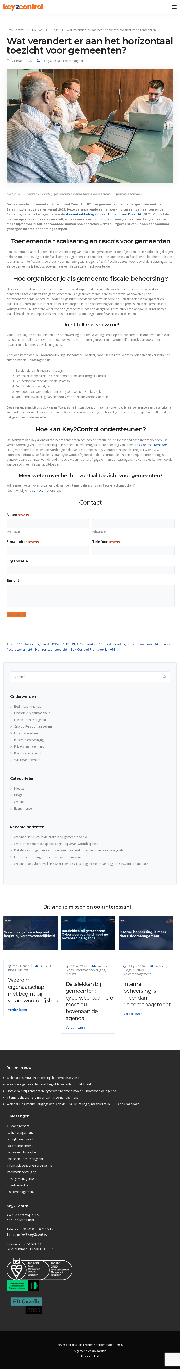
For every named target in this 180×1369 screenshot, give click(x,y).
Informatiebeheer (26, 733)
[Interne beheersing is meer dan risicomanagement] (146, 933)
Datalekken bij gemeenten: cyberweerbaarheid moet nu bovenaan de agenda (69, 850)
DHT (65, 644)
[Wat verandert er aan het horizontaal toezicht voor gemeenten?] (90, 128)
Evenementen (24, 808)
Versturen (16, 614)
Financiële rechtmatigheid (32, 713)
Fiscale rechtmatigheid (69, 61)
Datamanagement (20, 1146)
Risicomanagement (27, 753)
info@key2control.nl (35, 1234)
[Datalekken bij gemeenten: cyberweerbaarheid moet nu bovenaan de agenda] (88, 933)
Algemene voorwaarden (90, 1351)
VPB (113, 649)
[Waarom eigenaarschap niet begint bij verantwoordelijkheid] (30, 933)
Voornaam (13, 532)
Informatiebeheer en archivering (29, 1165)
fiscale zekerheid (19, 649)
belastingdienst (37, 644)
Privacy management (29, 746)
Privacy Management (22, 1178)
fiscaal (166, 644)
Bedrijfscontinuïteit (27, 706)
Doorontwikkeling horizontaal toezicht (128, 644)
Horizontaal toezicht (51, 649)
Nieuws (19, 788)
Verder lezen (17, 1010)
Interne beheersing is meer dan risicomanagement (50, 857)
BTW (55, 644)
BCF (19, 644)
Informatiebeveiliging (29, 740)
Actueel (45, 966)
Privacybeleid (90, 1356)
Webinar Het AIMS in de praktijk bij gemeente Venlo (50, 837)
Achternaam (99, 532)
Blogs (47, 61)
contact (37, 490)
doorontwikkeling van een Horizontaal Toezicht (104, 214)
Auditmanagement (27, 760)
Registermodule (18, 1185)
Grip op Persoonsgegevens (33, 726)
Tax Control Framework (152, 445)
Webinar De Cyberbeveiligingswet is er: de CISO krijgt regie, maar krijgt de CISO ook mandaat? (81, 864)
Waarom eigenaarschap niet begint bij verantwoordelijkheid (56, 844)
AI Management (18, 1126)
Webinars (20, 802)
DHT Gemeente (83, 644)
